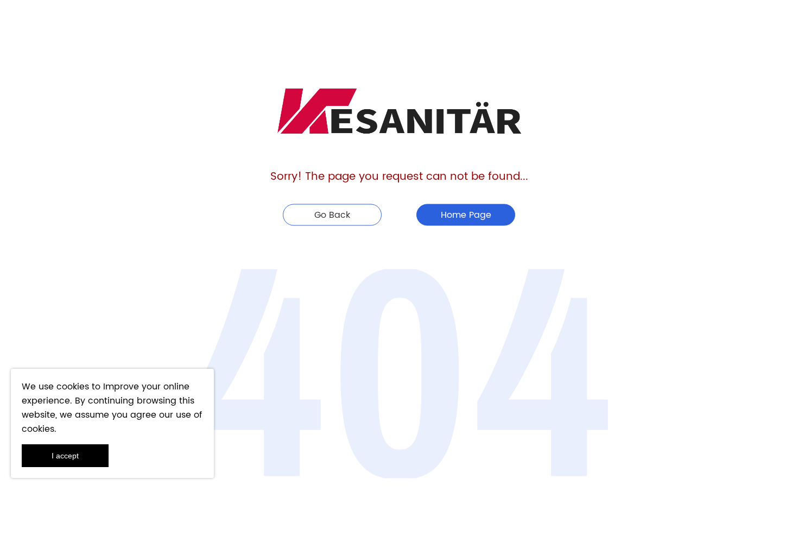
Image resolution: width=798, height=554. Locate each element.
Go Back (332, 215)
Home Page (466, 215)
